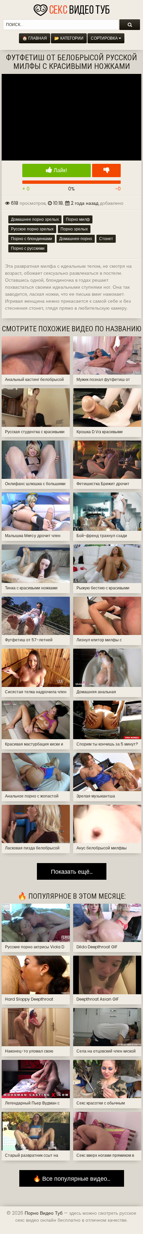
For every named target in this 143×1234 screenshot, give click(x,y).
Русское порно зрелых (32, 229)
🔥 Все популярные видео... (71, 1178)
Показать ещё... (71, 871)
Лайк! (59, 170)
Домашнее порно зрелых (35, 219)
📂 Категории (68, 38)
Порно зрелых (74, 229)
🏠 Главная (34, 38)
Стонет (106, 238)
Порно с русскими (28, 248)
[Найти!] (129, 24)
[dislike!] (106, 170)
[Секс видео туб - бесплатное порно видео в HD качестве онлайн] (71, 8)
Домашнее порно (75, 238)
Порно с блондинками (31, 238)
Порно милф (78, 219)
